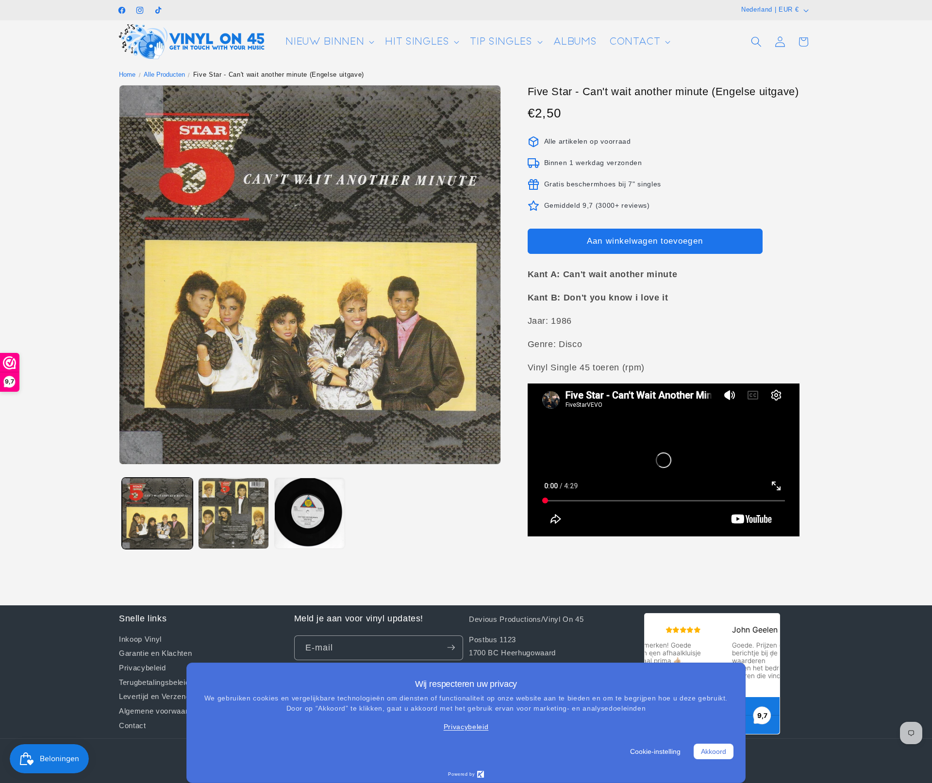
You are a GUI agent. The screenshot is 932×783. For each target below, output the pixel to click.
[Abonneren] (451, 647)
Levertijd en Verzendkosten (166, 696)
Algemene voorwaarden (159, 711)
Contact (132, 725)
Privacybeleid (142, 667)
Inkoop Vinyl (140, 638)
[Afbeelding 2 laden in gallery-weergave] (233, 513)
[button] (329, 42)
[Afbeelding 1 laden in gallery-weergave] (157, 513)
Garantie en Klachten (155, 653)
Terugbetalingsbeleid (154, 681)
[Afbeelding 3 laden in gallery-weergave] (309, 513)
